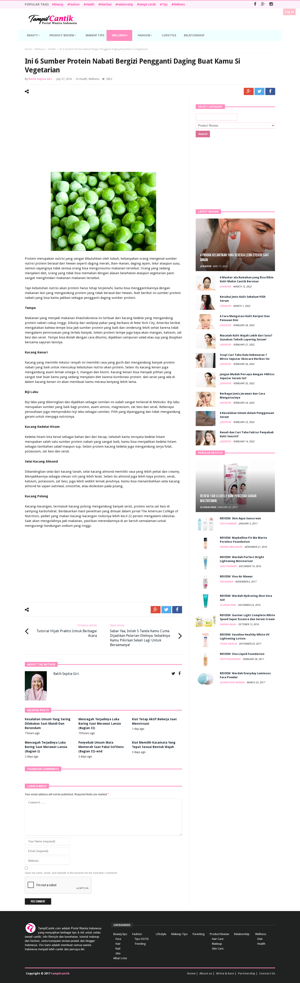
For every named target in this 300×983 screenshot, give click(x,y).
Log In (289, 11)
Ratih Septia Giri (40, 79)
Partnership (246, 973)
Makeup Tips (179, 934)
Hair (118, 943)
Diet (259, 939)
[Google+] (263, 4)
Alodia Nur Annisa (232, 682)
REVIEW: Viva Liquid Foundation (242, 654)
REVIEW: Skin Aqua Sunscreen (240, 518)
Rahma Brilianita (231, 547)
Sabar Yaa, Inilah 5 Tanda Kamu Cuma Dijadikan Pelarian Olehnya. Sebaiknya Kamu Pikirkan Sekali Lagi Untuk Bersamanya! (140, 635)
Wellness (179, 4)
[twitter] (259, 91)
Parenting (199, 934)
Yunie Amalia (228, 643)
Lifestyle (161, 934)
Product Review (219, 934)
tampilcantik (60, 973)
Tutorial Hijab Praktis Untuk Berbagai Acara (66, 631)
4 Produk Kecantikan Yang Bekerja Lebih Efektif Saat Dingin (234, 257)
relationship (125, 4)
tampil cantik (147, 4)
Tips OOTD (141, 939)
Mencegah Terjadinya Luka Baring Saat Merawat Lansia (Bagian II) (99, 723)
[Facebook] (255, 4)
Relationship (241, 934)
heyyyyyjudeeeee (230, 659)
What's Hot (120, 958)
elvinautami (208, 507)
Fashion (74, 4)
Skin (118, 953)
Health (90, 4)
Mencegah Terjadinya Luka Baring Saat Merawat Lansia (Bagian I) (46, 747)
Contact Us (267, 973)
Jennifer (205, 266)
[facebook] (270, 91)
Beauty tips (120, 934)
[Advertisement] (103, 136)
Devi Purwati (228, 523)
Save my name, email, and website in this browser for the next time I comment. (71, 873)
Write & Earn (225, 973)
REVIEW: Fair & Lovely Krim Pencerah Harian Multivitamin (228, 498)
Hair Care (218, 939)
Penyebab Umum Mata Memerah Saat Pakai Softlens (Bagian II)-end (101, 747)
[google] (249, 91)
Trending (140, 943)
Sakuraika (227, 581)
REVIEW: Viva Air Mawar (236, 576)
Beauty (58, 4)
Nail (118, 948)
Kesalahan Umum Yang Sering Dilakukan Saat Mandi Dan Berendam (47, 723)
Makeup (217, 943)
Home (28, 49)
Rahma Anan (228, 624)
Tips (165, 4)
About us (205, 973)
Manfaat (106, 4)
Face (118, 939)
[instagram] (271, 4)
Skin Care (218, 948)
